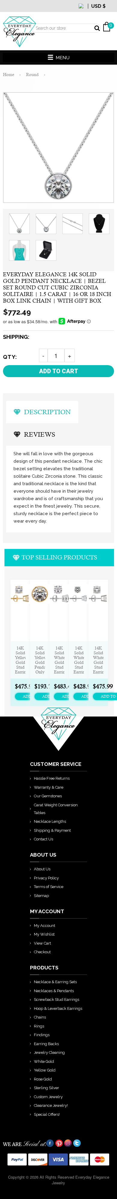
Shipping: (16, 337)
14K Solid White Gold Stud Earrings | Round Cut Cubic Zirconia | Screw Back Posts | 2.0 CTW (98, 660)
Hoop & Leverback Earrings (58, 1008)
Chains (40, 1017)
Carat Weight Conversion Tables (56, 809)
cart (111, 12)
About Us (42, 869)
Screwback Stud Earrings (56, 999)
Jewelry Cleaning (49, 1052)
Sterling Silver (46, 1088)
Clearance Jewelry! (51, 1105)
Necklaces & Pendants (54, 991)
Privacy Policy (46, 878)
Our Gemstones (48, 796)
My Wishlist (44, 934)
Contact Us (43, 839)
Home (8, 74)
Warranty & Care (48, 787)
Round (32, 74)
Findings (42, 1035)
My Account (44, 925)
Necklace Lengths (50, 821)
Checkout (42, 952)
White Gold (44, 1061)
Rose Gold (43, 1079)
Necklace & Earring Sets (55, 982)
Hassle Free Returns (52, 778)
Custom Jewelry (48, 1097)
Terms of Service (48, 886)
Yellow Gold (45, 1070)
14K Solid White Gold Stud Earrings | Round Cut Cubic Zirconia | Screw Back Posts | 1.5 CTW (79, 660)
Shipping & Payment (52, 830)
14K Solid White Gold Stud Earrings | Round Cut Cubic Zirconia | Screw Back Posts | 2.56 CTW (59, 660)
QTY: (10, 357)
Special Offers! (47, 1114)
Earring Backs (46, 1044)
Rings (39, 1026)
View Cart (42, 943)
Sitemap (41, 895)
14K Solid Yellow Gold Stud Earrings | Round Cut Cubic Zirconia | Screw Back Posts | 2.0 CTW (20, 660)
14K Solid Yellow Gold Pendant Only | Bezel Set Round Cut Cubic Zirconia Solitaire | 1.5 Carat (39, 660)
